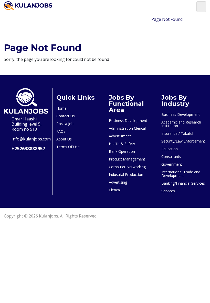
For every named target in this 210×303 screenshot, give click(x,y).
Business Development (128, 120)
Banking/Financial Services (183, 183)
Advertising (118, 182)
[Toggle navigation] (201, 6)
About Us (64, 139)
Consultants (171, 156)
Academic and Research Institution (181, 124)
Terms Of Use (68, 146)
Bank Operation (122, 151)
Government (171, 164)
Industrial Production (126, 174)
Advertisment (120, 136)
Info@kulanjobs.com (31, 139)
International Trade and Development (180, 173)
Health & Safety (122, 143)
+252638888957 (28, 148)
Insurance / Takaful (177, 133)
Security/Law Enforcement (183, 141)
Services (168, 190)
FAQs (60, 131)
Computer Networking (127, 166)
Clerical (115, 189)
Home (139, 19)
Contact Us (65, 115)
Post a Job (65, 123)
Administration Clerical (127, 128)
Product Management (127, 159)
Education (169, 148)
